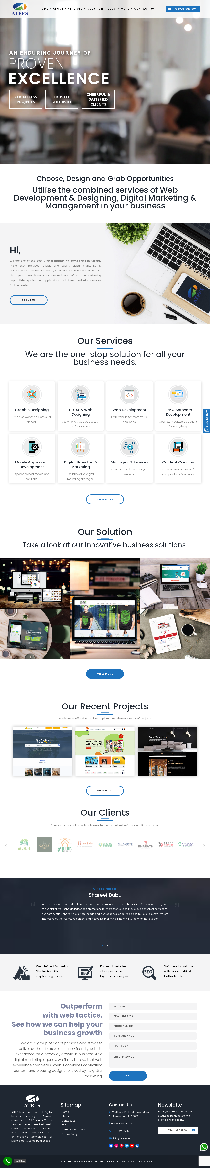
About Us (29, 300)
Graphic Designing (32, 409)
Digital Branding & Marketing (80, 464)
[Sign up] (194, 1131)
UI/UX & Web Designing (80, 412)
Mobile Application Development (32, 464)
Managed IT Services (129, 462)
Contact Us (68, 1120)
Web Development (129, 409)
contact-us (144, 8)
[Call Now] (7, 1161)
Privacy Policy (69, 1134)
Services (75, 8)
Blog (112, 8)
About (58, 8)
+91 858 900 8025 (185, 9)
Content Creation (178, 462)
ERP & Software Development (178, 412)
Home (44, 8)
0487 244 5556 (121, 1131)
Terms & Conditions (73, 1129)
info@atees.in (121, 1138)
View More (105, 499)
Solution (95, 8)
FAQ (64, 1125)
